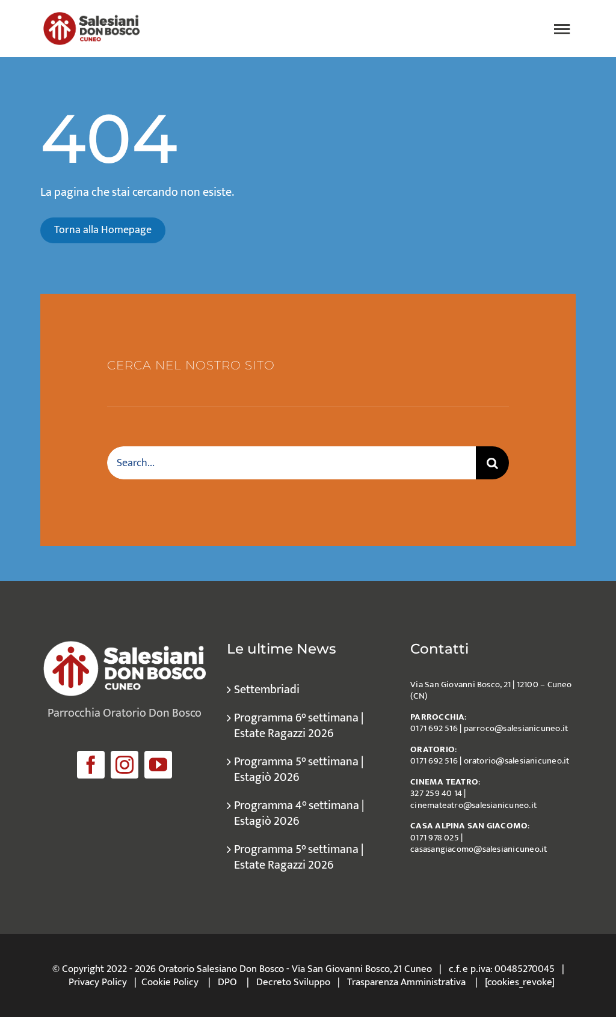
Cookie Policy (170, 982)
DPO (227, 982)
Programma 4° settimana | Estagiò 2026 (299, 813)
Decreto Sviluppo (293, 982)
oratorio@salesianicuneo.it (517, 760)
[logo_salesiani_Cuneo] (91, 18)
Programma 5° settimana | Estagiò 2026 (298, 769)
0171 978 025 (434, 837)
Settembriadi (267, 689)
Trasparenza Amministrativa (406, 982)
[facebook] (91, 765)
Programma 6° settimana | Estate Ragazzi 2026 (298, 726)
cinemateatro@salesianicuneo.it (473, 805)
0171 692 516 (434, 728)
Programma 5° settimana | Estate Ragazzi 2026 (298, 857)
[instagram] (124, 765)
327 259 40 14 (436, 793)
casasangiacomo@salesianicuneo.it (478, 849)
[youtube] (158, 765)
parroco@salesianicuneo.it (516, 728)
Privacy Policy (98, 982)
